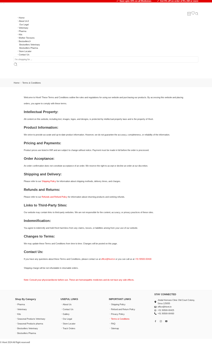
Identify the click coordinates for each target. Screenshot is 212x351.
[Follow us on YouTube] (166, 321)
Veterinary (23, 28)
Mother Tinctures (27, 38)
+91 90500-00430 (143, 259)
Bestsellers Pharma (28, 48)
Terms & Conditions (120, 319)
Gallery (66, 314)
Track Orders (69, 328)
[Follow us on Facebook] (155, 321)
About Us (23, 21)
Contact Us (24, 54)
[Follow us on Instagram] (161, 321)
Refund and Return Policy (123, 309)
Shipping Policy (118, 304)
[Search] (196, 13)
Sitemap (115, 328)
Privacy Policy (118, 314)
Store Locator (25, 51)
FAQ (113, 324)
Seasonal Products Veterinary (31, 319)
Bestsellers (24, 41)
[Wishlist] (193, 13)
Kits (20, 34)
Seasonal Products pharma (30, 324)
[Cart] (189, 14)
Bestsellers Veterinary (29, 45)
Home (22, 18)
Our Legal (24, 24)
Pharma (22, 31)
